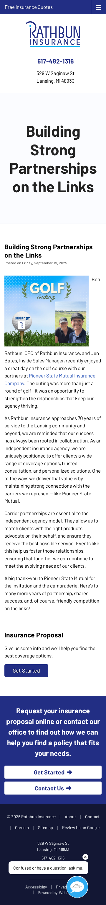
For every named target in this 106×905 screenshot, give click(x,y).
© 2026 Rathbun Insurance (31, 816)
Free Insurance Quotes (29, 7)
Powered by (57, 892)
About (70, 816)
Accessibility (36, 887)
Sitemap (45, 827)
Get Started (26, 670)
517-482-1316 (55, 61)
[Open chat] (77, 887)
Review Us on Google (81, 827)
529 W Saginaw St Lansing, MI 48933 (53, 846)
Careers (22, 827)
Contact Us (49, 788)
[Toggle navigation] (98, 7)
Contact (92, 816)
